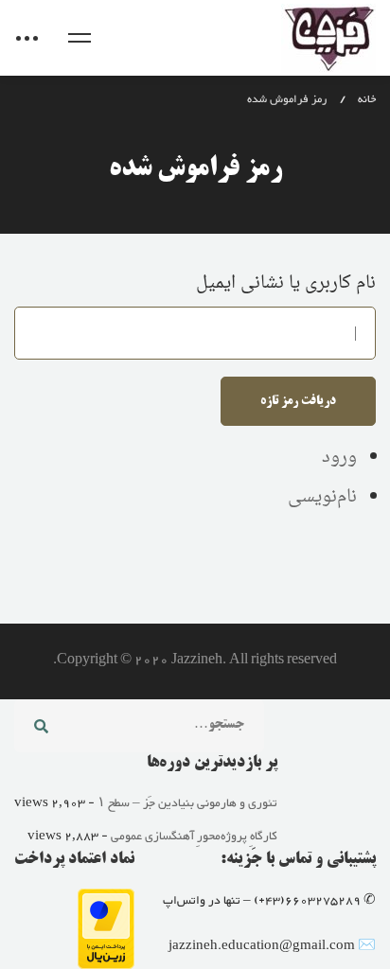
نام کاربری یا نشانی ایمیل (286, 283)
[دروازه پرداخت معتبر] (106, 901)
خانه (367, 99)
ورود (339, 457)
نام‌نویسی (322, 497)
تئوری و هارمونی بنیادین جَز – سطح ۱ (187, 803)
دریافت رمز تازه (298, 401)
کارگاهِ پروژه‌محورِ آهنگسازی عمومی (194, 836)
